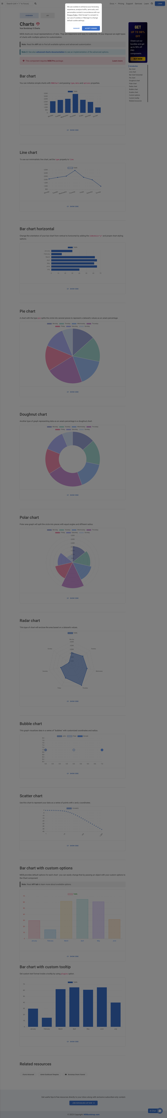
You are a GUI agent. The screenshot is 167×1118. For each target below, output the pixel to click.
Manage (76, 28)
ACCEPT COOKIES (91, 28)
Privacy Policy (72, 15)
